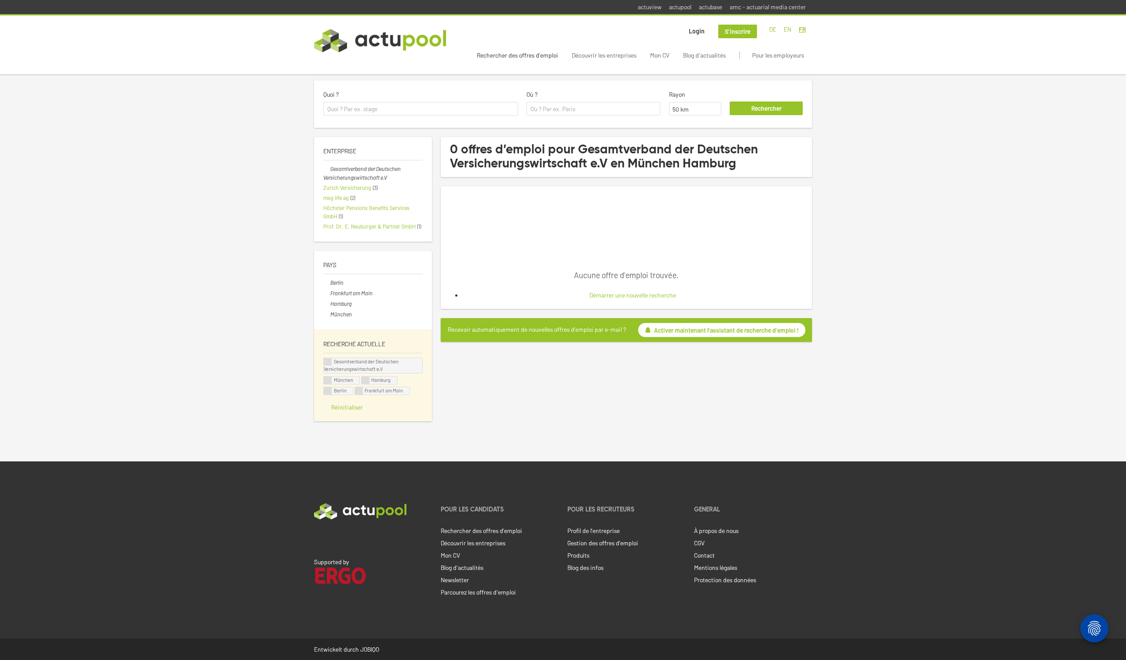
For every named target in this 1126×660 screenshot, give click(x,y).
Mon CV (659, 55)
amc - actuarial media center (768, 7)
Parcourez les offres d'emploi (478, 592)
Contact (704, 555)
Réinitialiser (347, 407)
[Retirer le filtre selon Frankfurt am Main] (326, 293)
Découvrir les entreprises (604, 55)
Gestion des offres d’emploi (602, 543)
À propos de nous (716, 530)
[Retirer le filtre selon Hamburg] (326, 303)
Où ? (531, 94)
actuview (650, 7)
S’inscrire (737, 31)
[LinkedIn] (319, 537)
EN (787, 29)
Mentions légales (715, 567)
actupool (680, 7)
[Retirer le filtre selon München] (326, 314)
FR (802, 29)
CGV (699, 543)
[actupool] (380, 40)
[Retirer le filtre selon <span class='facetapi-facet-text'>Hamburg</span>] (365, 380)
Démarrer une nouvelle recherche (632, 295)
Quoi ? (331, 94)
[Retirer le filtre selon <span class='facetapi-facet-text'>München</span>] (328, 380)
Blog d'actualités (704, 55)
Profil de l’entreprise (593, 530)
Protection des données (725, 580)
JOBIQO (369, 649)
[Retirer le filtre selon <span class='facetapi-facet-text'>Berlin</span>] (328, 391)
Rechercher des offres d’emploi (517, 55)
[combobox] (420, 109)
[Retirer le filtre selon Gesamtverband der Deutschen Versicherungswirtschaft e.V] (326, 168)
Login (697, 31)
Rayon (677, 94)
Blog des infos (585, 567)
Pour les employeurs (778, 55)
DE (772, 29)
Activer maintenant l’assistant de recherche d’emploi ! (726, 330)
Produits (578, 555)
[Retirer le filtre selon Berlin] (326, 282)
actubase (710, 7)
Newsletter (455, 580)
